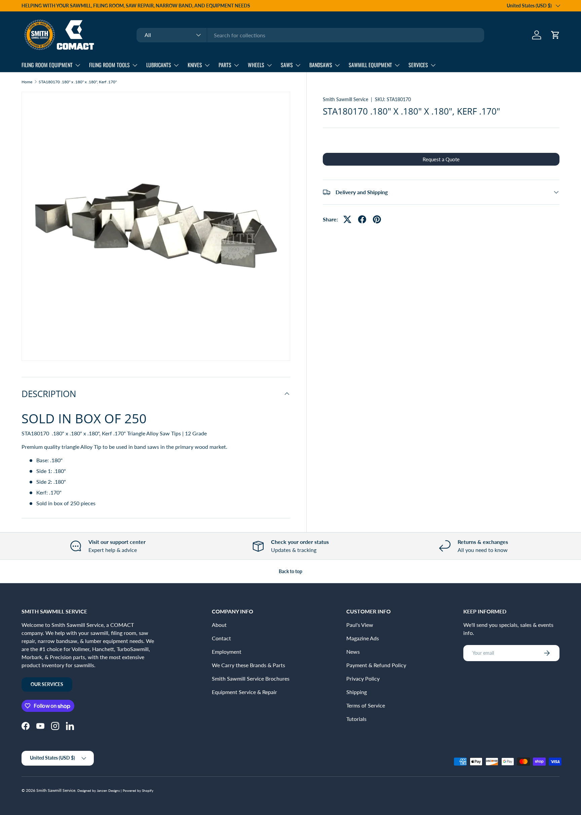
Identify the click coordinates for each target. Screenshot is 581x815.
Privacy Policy (363, 678)
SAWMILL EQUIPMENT (370, 65)
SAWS (287, 65)
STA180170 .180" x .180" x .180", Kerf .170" (78, 82)
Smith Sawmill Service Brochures (250, 678)
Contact (221, 638)
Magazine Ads (362, 638)
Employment (226, 651)
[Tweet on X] (347, 219)
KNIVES (195, 65)
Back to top (290, 571)
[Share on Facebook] (362, 219)
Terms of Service (365, 705)
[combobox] (310, 35)
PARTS (225, 65)
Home (27, 82)
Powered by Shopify (138, 790)
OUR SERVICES (47, 684)
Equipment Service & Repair (244, 692)
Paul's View (359, 624)
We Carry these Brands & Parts (248, 665)
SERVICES (418, 65)
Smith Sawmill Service (345, 99)
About (219, 624)
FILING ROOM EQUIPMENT (47, 65)
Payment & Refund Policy (376, 665)
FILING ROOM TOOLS (109, 65)
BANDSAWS (320, 65)
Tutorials (356, 719)
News (353, 651)
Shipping (356, 692)
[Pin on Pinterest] (377, 219)
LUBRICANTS (158, 65)
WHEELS (256, 65)
